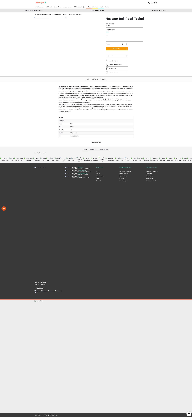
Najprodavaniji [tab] (93, 149)
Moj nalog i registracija (125, 171)
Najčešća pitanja (123, 173)
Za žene (76, 136)
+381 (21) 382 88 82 (161, 10)
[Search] (95, 2)
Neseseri (65, 14)
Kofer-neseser (73, 133)
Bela (71, 124)
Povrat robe (149, 173)
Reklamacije (149, 176)
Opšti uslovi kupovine (152, 171)
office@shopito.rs (99, 10)
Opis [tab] (88, 79)
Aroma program (67, 7)
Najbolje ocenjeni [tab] (103, 149)
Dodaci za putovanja (55, 14)
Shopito (43, 415)
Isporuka (121, 178)
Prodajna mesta (100, 176)
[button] (127, 56)
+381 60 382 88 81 (40, 284)
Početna (37, 14)
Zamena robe (149, 178)
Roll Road (72, 127)
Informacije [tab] (95, 79)
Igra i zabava (57, 7)
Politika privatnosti (151, 181)
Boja (107, 36)
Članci (106, 7)
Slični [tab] (85, 149)
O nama (98, 171)
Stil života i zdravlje (79, 7)
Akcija (89, 7)
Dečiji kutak (49, 7)
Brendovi (95, 7)
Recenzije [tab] (102, 79)
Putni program (39, 7)
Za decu (72, 136)
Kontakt (98, 173)
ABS (71, 130)
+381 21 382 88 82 (40, 282)
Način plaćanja (123, 176)
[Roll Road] (41, 18)
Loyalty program (123, 181)
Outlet (101, 7)
